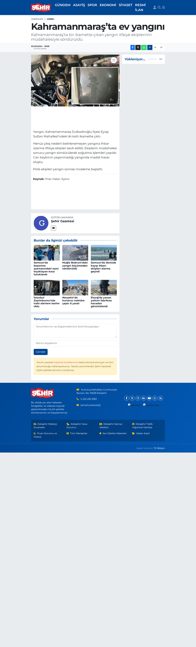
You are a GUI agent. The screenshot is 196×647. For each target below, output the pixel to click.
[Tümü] (160, 59)
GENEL (50, 19)
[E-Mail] (53, 228)
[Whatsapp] (154, 398)
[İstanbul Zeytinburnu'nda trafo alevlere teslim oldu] (47, 287)
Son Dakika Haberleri (115, 433)
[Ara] (159, 8)
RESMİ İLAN (140, 7)
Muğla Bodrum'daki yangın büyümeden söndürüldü (75, 265)
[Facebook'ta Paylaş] (132, 47)
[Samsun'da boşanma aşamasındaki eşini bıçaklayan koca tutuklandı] (47, 252)
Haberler (37, 19)
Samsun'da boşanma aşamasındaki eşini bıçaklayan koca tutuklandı (46, 268)
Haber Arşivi (143, 433)
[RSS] (160, 398)
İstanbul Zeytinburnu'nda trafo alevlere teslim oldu (47, 302)
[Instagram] (137, 398)
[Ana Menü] (163, 8)
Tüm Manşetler (78, 433)
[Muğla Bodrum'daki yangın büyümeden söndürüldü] (75, 252)
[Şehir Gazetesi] (41, 223)
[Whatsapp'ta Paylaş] (144, 47)
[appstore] (134, 405)
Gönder (41, 351)
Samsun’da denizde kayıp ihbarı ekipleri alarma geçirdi (103, 267)
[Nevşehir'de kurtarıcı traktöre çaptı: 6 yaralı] (75, 287)
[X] (132, 398)
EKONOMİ (108, 5)
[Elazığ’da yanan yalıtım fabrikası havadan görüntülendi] (104, 287)
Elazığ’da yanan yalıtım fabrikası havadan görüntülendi (101, 302)
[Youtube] (149, 398)
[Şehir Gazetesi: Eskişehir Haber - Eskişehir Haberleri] (41, 7)
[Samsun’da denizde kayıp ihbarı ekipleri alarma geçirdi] (104, 252)
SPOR (92, 5)
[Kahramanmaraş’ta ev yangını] (75, 80)
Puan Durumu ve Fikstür (45, 435)
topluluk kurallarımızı (66, 362)
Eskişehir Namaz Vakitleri (111, 426)
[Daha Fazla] (149, 47)
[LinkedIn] (143, 398)
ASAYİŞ (79, 5)
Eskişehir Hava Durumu (76, 426)
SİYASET (125, 5)
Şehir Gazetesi (62, 221)
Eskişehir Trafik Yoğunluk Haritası (142, 426)
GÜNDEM (62, 5)
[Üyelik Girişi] (154, 8)
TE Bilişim (159, 448)
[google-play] (151, 405)
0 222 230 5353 (89, 399)
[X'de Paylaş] (138, 47)
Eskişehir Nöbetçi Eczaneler (45, 426)
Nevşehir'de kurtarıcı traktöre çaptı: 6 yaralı (73, 300)
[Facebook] (126, 398)
